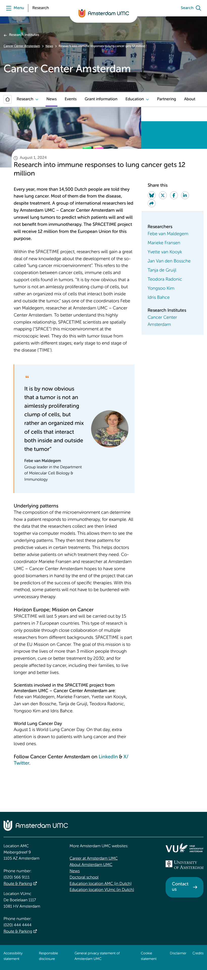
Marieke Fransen (164, 243)
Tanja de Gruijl (162, 270)
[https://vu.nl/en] (184, 847)
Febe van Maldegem (168, 234)
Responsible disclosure (48, 956)
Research (25, 99)
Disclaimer (178, 953)
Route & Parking (18, 884)
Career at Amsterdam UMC (94, 859)
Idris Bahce (159, 298)
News (49, 46)
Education (134, 99)
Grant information (101, 99)
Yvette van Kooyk (165, 252)
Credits (197, 953)
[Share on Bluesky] (152, 195)
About (189, 99)
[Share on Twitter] (163, 195)
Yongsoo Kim (161, 288)
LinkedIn (108, 757)
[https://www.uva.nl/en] (184, 864)
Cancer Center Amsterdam (22, 46)
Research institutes (24, 35)
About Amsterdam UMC (91, 865)
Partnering (166, 99)
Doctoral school (84, 878)
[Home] (8, 99)
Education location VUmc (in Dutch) (102, 890)
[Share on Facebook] (174, 195)
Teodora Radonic (165, 279)
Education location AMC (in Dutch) (101, 884)
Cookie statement (149, 956)
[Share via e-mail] (152, 203)
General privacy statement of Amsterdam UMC (97, 956)
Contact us (180, 887)
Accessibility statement (13, 956)
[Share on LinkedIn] (185, 195)
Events (70, 99)
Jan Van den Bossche (169, 261)
